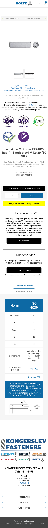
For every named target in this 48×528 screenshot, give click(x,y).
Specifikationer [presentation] (24, 291)
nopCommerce (28, 521)
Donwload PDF (34, 377)
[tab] (24, 286)
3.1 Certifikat (33, 105)
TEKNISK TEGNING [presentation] (24, 285)
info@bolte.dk (24, 483)
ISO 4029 (34, 369)
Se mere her (24, 241)
